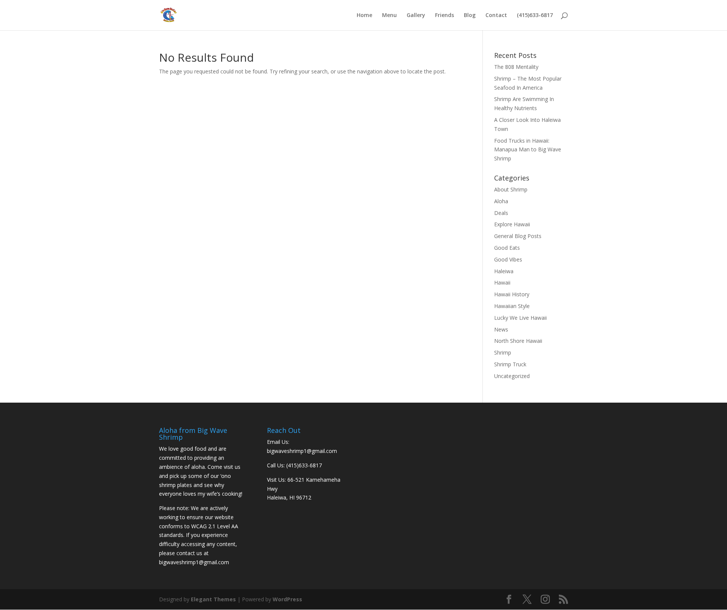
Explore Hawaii (512, 224)
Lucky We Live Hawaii (520, 317)
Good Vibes (508, 259)
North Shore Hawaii (518, 340)
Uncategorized (512, 376)
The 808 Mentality (516, 66)
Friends (444, 15)
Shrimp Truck (510, 364)
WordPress (287, 599)
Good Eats (507, 247)
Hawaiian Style (512, 306)
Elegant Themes (213, 599)
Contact (496, 15)
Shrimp (502, 352)
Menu (389, 15)
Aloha (501, 201)
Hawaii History (511, 294)
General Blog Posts (517, 236)
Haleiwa (503, 271)
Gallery (416, 15)
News (501, 329)
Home (364, 15)
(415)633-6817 (535, 15)
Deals (501, 212)
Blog (470, 15)
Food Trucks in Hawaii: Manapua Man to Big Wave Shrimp (527, 149)
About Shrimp (510, 189)
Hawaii (502, 282)
